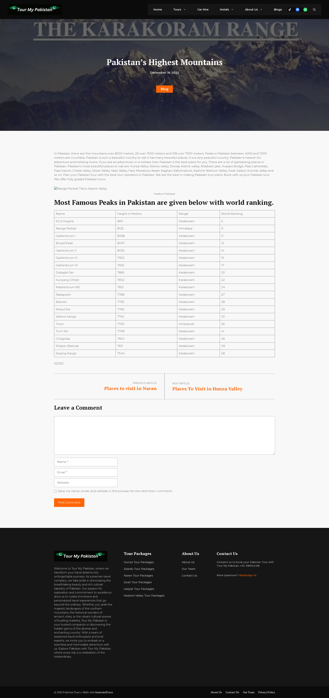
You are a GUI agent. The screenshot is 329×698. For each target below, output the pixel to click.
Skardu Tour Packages (139, 569)
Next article (180, 383)
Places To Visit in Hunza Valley (207, 389)
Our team (188, 569)
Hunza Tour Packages (139, 562)
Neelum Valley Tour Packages (144, 595)
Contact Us (189, 575)
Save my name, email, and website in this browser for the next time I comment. (115, 491)
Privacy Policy (266, 692)
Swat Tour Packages (138, 582)
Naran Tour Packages (138, 575)
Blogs (278, 9)
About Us (251, 9)
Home (157, 9)
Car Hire (202, 9)
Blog (164, 89)
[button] (314, 9)
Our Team (248, 692)
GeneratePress (104, 692)
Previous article (145, 382)
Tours (177, 9)
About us (188, 562)
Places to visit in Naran (130, 388)
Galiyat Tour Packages (139, 589)
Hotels (224, 9)
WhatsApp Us (247, 575)
